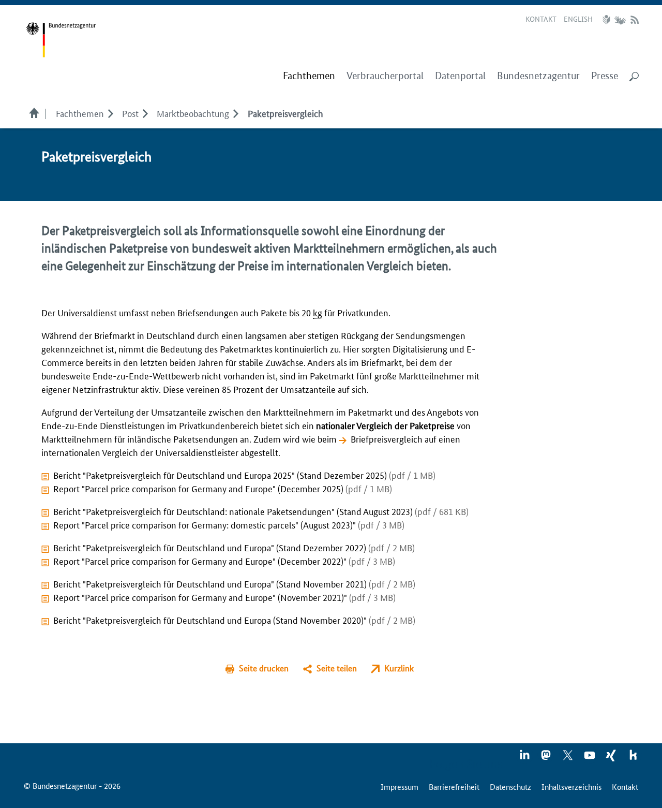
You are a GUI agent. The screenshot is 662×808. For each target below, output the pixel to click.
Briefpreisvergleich (387, 438)
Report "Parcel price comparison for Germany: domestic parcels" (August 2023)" (228, 524)
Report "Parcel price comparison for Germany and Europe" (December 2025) (222, 488)
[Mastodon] (547, 758)
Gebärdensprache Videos (620, 19)
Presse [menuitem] (604, 76)
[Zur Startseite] (61, 40)
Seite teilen (337, 668)
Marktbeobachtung (193, 113)
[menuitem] (309, 76)
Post (130, 113)
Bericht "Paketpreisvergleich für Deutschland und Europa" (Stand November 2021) (234, 583)
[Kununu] (633, 758)
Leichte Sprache (608, 19)
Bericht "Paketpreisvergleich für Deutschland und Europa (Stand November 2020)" (234, 619)
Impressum (399, 786)
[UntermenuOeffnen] (110, 113)
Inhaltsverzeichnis (571, 786)
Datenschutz (510, 786)
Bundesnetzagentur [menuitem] (538, 76)
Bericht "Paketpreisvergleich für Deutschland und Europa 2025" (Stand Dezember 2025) (244, 474)
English (578, 18)
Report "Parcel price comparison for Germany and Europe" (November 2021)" (224, 597)
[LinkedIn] (525, 758)
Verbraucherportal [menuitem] (385, 76)
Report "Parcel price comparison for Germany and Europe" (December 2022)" (224, 560)
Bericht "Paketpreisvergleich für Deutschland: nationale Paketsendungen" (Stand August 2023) (261, 511)
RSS (634, 19)
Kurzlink (399, 668)
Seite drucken (264, 668)
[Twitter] (568, 758)
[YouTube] (590, 758)
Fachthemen (80, 113)
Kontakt (540, 18)
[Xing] (612, 758)
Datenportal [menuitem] (460, 76)
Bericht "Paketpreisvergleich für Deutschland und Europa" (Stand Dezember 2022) (234, 547)
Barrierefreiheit (454, 786)
